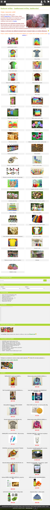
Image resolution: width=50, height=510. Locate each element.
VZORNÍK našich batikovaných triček (10, 341)
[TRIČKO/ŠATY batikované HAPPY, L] (12, 381)
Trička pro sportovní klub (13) (8, 295)
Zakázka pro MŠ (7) (6, 296)
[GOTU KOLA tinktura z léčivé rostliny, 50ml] (12, 496)
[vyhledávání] (44, 2)
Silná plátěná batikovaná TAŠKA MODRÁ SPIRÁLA (13, 405)
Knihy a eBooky (12, 212)
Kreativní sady (37, 248)
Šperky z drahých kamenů (12, 165)
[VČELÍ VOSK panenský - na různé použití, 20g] (37, 409)
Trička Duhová (37, 47)
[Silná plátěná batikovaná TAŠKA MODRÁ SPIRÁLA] (12, 410)
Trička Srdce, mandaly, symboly (13, 82)
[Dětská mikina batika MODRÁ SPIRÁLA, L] (37, 381)
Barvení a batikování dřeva (7, 348)
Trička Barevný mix (37, 70)
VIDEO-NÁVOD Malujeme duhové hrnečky (11, 344)
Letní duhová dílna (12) (7, 300)
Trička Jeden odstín (13, 70)
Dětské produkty (12, 94)
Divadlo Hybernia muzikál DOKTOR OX (10, 345)
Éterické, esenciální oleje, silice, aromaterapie (12, 177)
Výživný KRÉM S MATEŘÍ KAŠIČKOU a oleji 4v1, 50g (13, 478)
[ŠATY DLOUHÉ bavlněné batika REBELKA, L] (12, 395)
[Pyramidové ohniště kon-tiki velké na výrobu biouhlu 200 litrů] (37, 454)
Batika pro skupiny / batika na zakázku (13, 260)
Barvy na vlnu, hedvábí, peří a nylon (37, 224)
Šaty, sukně (12, 106)
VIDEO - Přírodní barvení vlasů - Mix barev (11, 343)
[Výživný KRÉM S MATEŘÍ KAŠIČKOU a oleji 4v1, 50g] (12, 483)
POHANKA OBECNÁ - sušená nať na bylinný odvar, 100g (37, 434)
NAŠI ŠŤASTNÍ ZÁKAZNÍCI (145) (9, 294)
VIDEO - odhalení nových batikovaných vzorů (11, 350)
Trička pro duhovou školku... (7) (8, 298)
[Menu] (1, 1)
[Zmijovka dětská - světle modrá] (37, 496)
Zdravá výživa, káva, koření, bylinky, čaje (37, 141)
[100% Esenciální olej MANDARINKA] (37, 482)
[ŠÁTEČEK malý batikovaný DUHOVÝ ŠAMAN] (12, 453)
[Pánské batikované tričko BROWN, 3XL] (12, 424)
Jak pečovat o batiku (6, 349)
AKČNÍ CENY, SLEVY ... (13, 47)
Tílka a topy (37, 94)
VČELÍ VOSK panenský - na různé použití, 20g (37, 404)
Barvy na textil (13, 224)
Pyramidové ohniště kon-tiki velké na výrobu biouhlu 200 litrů (37, 449)
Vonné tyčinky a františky (37, 177)
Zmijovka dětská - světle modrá (37, 491)
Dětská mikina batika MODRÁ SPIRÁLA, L (37, 376)
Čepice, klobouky (12, 130)
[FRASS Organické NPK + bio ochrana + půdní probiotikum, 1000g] (37, 468)
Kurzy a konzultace (37, 212)
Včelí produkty (37, 153)
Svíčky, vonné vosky (37, 165)
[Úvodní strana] (5, 2)
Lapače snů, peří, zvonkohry (37, 189)
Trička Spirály (13, 59)
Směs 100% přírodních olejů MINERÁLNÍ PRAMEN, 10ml (37, 391)
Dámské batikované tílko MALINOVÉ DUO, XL (12, 462)
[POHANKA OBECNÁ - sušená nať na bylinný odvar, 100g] (37, 439)
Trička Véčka (37, 59)
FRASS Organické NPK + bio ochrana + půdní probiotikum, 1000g (37, 463)
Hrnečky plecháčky (13, 201)
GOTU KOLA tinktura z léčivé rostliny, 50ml (13, 491)
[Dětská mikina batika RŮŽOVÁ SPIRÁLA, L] (37, 424)
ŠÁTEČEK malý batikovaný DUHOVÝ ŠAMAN (12, 448)
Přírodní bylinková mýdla (7, 346)
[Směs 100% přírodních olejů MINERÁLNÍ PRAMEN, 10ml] (37, 396)
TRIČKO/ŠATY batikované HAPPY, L (13, 376)
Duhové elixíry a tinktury (13, 153)
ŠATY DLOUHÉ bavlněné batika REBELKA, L (13, 390)
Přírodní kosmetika (13, 141)
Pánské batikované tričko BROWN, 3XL (13, 419)
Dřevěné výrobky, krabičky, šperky (37, 201)
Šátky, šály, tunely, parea (13, 118)
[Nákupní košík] (48, 2)
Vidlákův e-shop (12, 271)
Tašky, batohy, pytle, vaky (37, 118)
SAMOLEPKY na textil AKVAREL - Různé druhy (13, 433)
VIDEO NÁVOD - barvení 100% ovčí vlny (11, 342)
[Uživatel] (41, 2)
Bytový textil (37, 130)
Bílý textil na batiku (37, 236)
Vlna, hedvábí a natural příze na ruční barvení (12, 236)
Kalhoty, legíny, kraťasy (37, 106)
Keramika (13, 189)
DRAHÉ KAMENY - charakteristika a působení (12, 347)
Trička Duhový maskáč (37, 82)
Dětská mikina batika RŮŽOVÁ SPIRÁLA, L (37, 419)
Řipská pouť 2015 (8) (6, 301)
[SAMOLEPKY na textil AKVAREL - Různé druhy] (12, 438)
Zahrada (37, 260)
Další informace (29, 508)
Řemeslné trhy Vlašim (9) (7, 299)
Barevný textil (13, 248)
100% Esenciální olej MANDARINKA (37, 477)
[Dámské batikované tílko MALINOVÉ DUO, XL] (12, 467)
